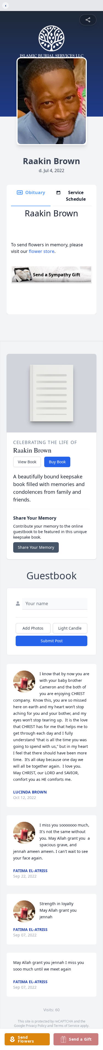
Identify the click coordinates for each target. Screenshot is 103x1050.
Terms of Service (66, 1025)
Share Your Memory (36, 547)
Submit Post (52, 640)
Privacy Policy (36, 1025)
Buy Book (57, 461)
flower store (41, 251)
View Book (27, 461)
